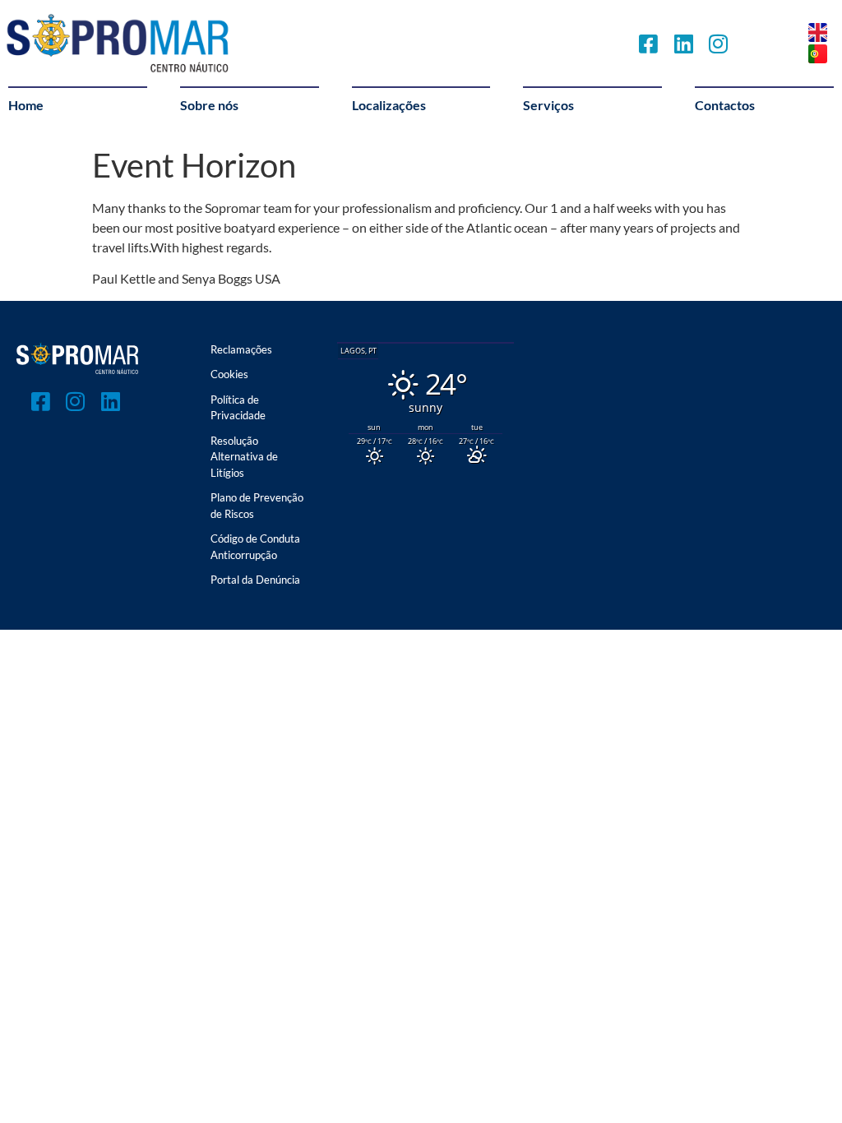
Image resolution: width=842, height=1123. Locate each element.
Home (26, 105)
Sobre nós (209, 105)
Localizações (389, 105)
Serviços (548, 105)
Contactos (725, 105)
